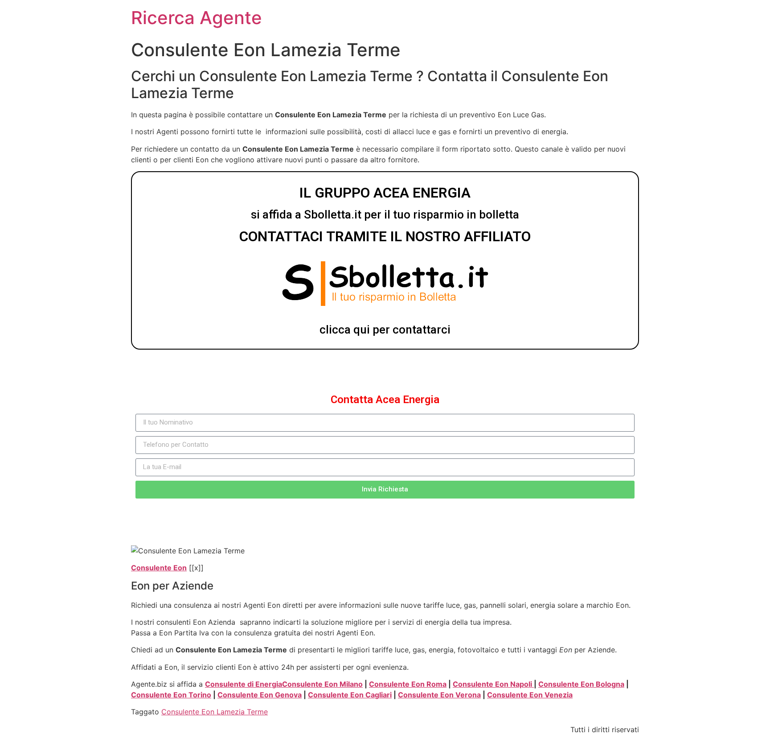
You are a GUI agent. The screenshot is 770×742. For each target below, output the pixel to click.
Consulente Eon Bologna (581, 684)
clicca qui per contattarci (385, 329)
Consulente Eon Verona (439, 694)
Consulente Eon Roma (407, 684)
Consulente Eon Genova (259, 694)
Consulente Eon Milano (322, 684)
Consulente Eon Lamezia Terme (214, 711)
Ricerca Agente (196, 18)
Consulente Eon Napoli (493, 684)
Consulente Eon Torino (171, 694)
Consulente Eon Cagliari (350, 694)
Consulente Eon (159, 567)
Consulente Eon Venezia (530, 694)
